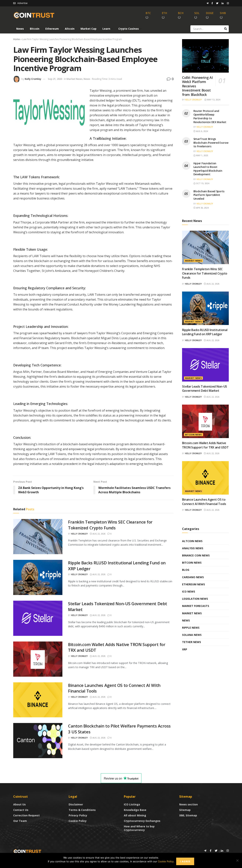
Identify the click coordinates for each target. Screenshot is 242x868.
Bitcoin (34, 28)
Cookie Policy (78, 821)
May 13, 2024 (213, 99)
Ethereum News (193, 584)
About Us (19, 804)
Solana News (192, 635)
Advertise (22, 3)
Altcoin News (192, 541)
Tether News (191, 642)
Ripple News (190, 627)
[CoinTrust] (27, 851)
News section (188, 804)
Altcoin (69, 28)
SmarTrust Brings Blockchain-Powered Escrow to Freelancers (210, 142)
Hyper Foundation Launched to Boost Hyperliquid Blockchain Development (207, 168)
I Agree (185, 861)
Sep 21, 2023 (55, 79)
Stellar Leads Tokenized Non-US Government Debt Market (204, 388)
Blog (185, 570)
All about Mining (135, 815)
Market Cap (88, 28)
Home (16, 39)
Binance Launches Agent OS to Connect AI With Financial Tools (204, 501)
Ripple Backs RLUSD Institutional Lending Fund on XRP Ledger (204, 332)
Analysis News (192, 548)
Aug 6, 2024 (201, 131)
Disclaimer (76, 804)
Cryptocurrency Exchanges (142, 821)
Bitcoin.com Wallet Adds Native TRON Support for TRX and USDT (205, 445)
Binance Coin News (196, 555)
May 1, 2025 (201, 155)
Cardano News (193, 577)
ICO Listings (132, 804)
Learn (106, 28)
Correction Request (26, 815)
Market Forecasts (195, 606)
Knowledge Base (135, 810)
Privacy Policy (78, 815)
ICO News (188, 591)
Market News (74, 79)
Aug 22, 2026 (98, 533)
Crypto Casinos (128, 28)
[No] (237, 860)
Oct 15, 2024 (202, 183)
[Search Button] (225, 28)
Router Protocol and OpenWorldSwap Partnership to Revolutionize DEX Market (209, 116)
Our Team (20, 821)
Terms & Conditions (82, 810)
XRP (184, 649)
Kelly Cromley (33, 79)
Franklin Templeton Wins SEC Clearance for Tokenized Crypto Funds (110, 525)
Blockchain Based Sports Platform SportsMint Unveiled (209, 194)
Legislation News (195, 598)
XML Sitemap (188, 815)
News (20, 28)
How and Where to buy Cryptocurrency (139, 828)
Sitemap (185, 810)
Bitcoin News (193, 434)
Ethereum (52, 28)
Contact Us (20, 810)
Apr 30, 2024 (202, 207)
